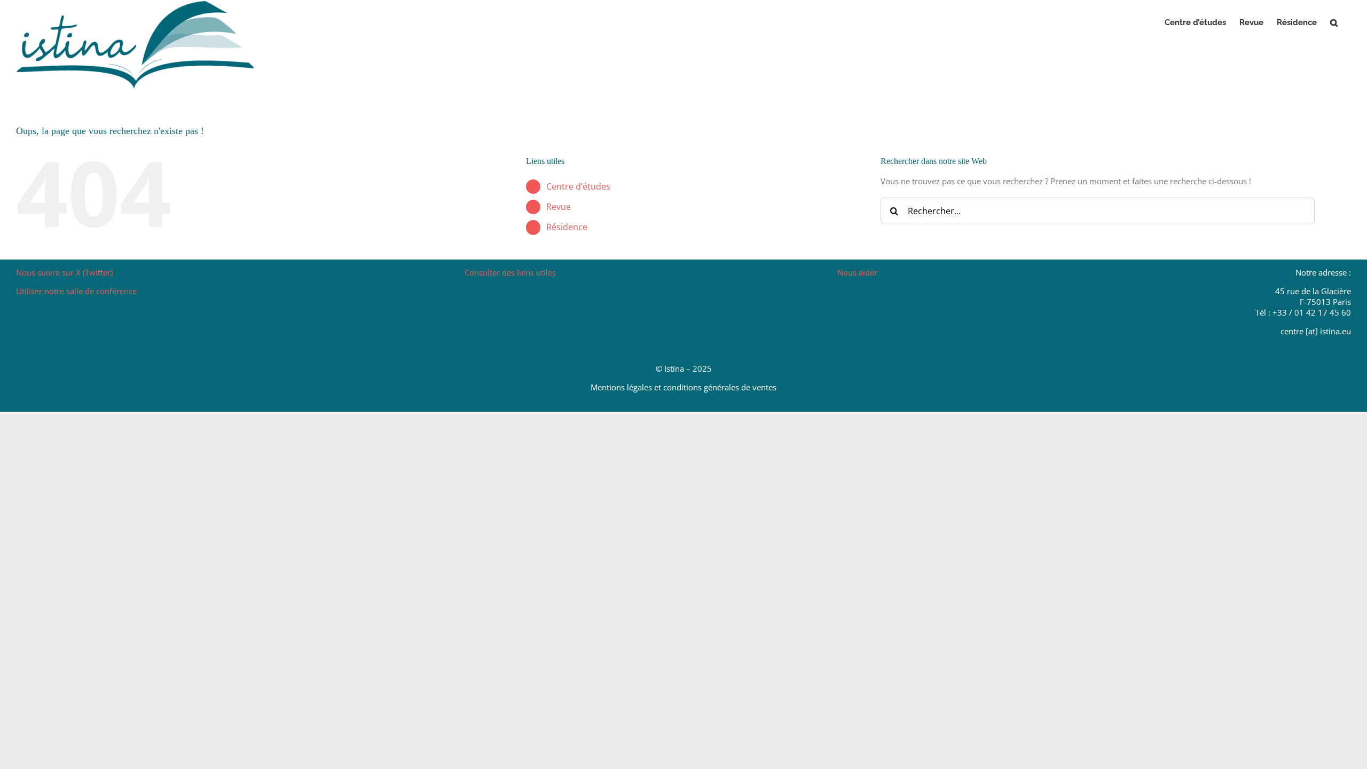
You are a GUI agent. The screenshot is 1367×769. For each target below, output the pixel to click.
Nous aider (857, 272)
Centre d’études (578, 186)
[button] (1334, 22)
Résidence (566, 227)
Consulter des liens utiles (510, 272)
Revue (558, 207)
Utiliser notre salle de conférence (76, 291)
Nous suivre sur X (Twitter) (64, 272)
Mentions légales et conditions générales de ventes (683, 387)
